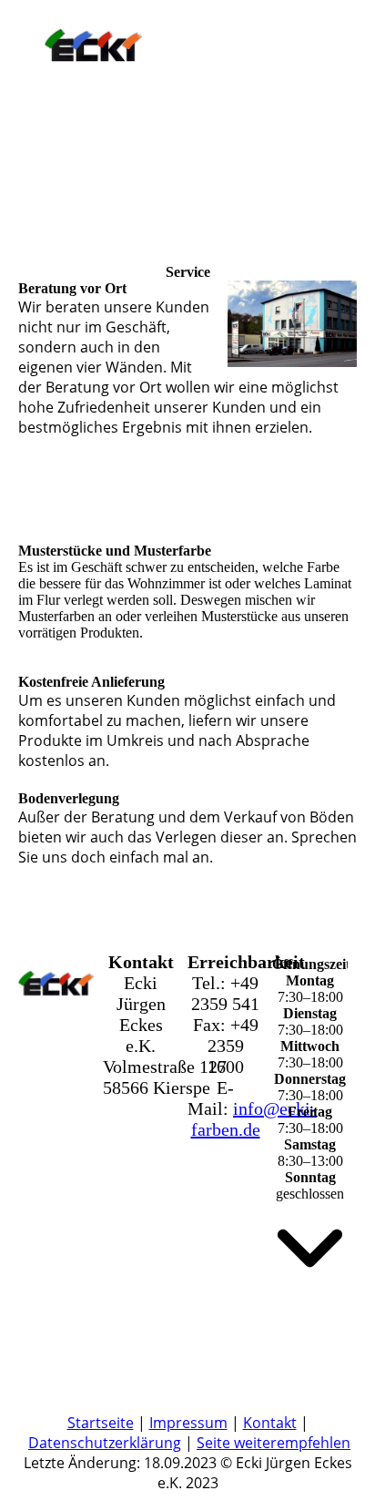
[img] (93, 56)
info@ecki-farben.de (254, 1118)
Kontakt (270, 1423)
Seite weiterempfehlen (273, 1443)
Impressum (188, 1423)
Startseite (100, 1423)
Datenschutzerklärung (104, 1443)
